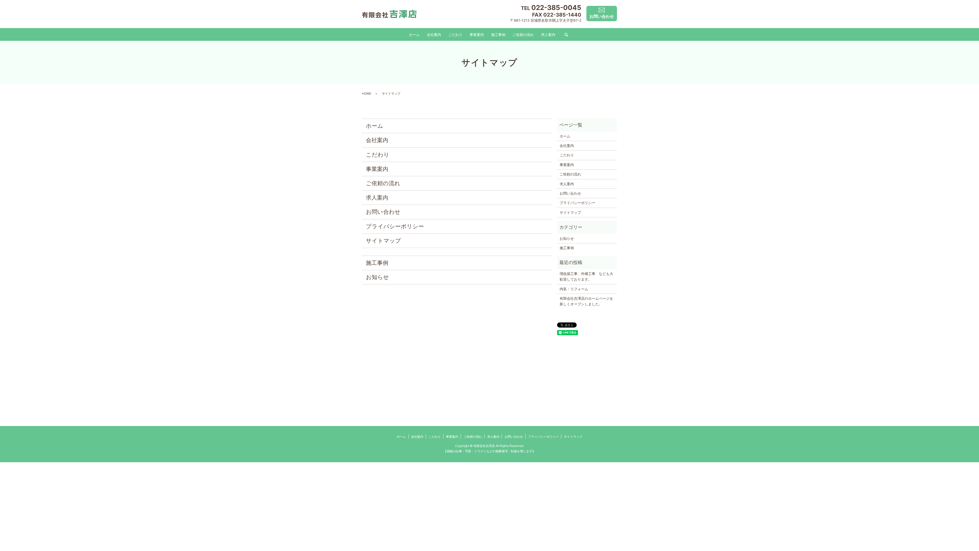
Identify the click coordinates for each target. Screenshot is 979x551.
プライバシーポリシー (395, 226)
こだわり (455, 34)
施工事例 (498, 34)
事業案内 (477, 34)
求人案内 (548, 34)
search (566, 35)
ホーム (414, 34)
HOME (366, 93)
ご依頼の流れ (523, 34)
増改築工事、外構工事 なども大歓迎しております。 (586, 276)
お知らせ (377, 277)
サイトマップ (383, 240)
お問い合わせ (383, 211)
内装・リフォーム (574, 289)
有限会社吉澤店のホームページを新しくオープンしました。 (586, 301)
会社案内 (434, 34)
